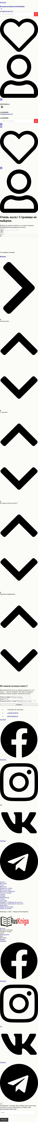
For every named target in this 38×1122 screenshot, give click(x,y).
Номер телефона (6, 697)
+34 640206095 (4, 112)
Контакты (3, 886)
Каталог (2, 882)
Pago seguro (4, 905)
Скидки (2, 894)
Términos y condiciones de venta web (11, 904)
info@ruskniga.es (5, 104)
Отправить (19, 704)
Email (2, 699)
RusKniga (3, 2)
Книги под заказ (5, 890)
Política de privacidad (6, 907)
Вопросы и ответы (6, 888)
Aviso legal (3, 900)
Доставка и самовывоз (7, 891)
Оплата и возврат (6, 893)
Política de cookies (5, 908)
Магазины (3, 883)
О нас (2, 885)
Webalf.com (3, 913)
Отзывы (2, 896)
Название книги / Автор (8, 701)
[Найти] (36, 14)
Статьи (2, 899)
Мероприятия (4, 897)
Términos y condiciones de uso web (11, 902)
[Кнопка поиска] (1, 232)
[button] (19, 107)
